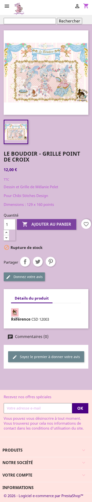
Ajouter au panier (46, 224)
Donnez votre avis (28, 276)
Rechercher (69, 21)
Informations (18, 487)
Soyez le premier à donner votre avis (49, 356)
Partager (25, 262)
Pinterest (50, 262)
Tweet (38, 262)
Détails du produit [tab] (32, 298)
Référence (20, 319)
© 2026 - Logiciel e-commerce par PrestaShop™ (43, 495)
